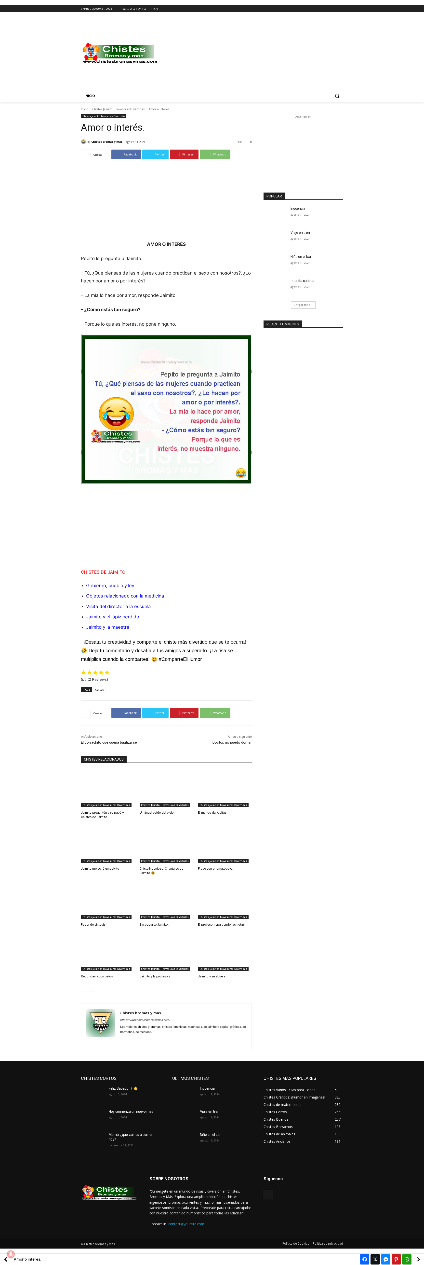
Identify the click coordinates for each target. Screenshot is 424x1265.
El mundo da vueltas (212, 812)
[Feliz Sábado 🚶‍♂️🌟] (93, 1094)
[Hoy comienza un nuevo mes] (93, 1117)
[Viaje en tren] (275, 238)
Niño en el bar (301, 257)
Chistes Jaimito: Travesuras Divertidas (118, 109)
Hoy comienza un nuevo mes (131, 1111)
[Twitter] (327, 9)
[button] (337, 96)
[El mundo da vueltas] (225, 788)
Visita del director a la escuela (118, 606)
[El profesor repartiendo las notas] (225, 900)
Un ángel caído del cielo (157, 812)
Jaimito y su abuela (211, 976)
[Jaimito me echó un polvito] (108, 844)
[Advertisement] (251, 53)
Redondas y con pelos (97, 976)
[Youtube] (340, 9)
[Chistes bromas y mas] (84, 141)
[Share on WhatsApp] (406, 1259)
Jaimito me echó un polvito (100, 868)
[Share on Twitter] (375, 1259)
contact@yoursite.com (186, 1224)
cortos (99, 689)
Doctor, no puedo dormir (232, 742)
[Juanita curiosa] (275, 286)
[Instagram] (320, 9)
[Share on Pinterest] (396, 1259)
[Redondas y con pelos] (108, 952)
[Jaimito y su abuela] (225, 952)
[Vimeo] (333, 9)
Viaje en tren (300, 233)
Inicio (84, 109)
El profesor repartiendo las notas (221, 924)
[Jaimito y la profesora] (166, 952)
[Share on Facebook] (364, 1259)
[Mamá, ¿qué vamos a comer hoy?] (93, 1140)
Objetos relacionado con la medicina (125, 596)
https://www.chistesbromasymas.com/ (145, 1020)
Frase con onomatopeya (215, 868)
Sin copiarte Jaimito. (154, 924)
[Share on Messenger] (385, 1259)
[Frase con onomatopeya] (225, 844)
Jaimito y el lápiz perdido (112, 617)
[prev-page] (84, 988)
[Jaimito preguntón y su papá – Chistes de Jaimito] (108, 788)
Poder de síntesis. (93, 924)
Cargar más (302, 305)
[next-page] (92, 988)
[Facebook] (313, 9)
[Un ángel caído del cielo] (166, 788)
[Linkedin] (130, 1040)
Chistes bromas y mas (106, 141)
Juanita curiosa (302, 281)
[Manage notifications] (11, 1254)
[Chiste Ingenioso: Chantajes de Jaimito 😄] (166, 844)
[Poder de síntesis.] (108, 900)
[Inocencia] (275, 214)
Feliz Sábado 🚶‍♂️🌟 (123, 1088)
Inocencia (298, 208)
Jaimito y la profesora (155, 976)
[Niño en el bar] (275, 262)
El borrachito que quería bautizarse (109, 742)
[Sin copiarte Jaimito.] (166, 900)
